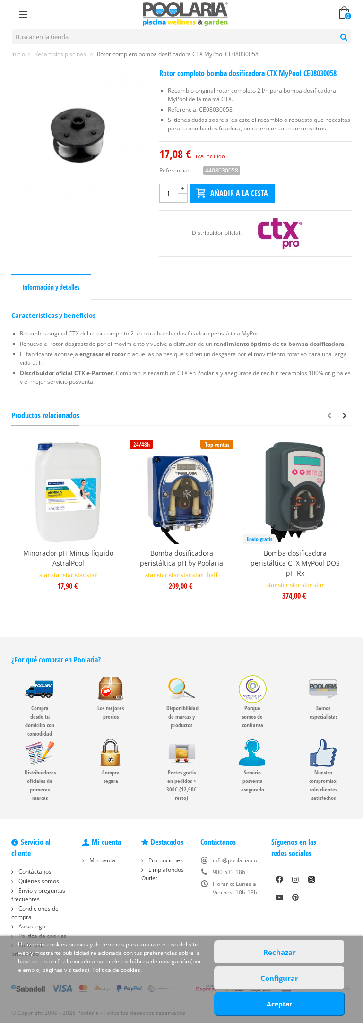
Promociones (165, 860)
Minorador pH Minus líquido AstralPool (68, 558)
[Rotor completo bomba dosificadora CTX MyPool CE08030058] (78, 136)
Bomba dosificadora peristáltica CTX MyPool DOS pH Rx (295, 563)
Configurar (279, 978)
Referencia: (174, 170)
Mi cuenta (101, 860)
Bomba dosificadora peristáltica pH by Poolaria (181, 558)
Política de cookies (116, 970)
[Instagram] (295, 879)
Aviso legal (32, 926)
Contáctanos (34, 872)
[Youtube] (279, 897)
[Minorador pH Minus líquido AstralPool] (68, 492)
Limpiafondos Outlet (162, 874)
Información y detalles (50, 287)
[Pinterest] (295, 897)
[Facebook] (279, 879)
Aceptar (279, 1003)
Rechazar (279, 952)
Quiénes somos (38, 881)
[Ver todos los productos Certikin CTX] (281, 233)
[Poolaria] (185, 13)
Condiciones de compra (35, 912)
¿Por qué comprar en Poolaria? (56, 659)
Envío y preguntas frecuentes (38, 894)
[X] (311, 879)
